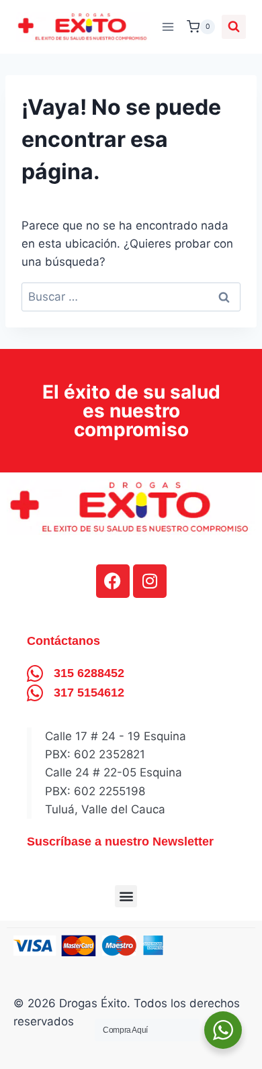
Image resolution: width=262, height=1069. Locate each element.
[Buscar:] (131, 296)
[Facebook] (113, 581)
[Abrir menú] (167, 26)
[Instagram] (150, 581)
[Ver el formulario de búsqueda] (234, 27)
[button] (126, 896)
